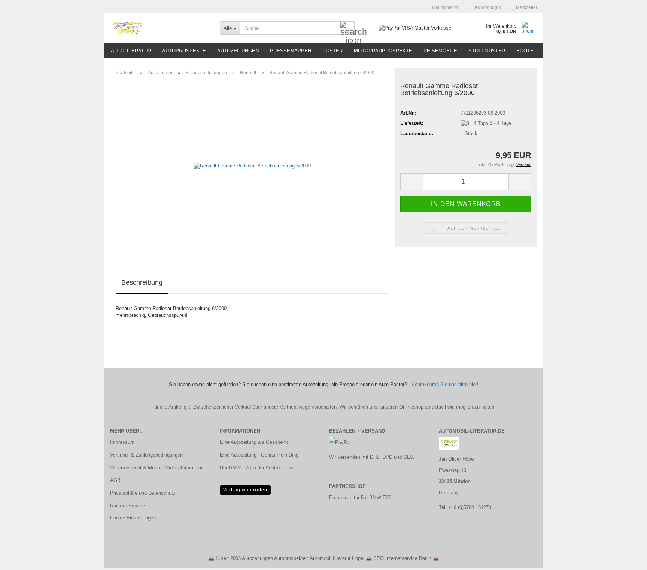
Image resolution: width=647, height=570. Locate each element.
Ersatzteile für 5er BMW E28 (360, 497)
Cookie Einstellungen (133, 518)
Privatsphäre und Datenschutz (143, 493)
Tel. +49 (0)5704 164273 (465, 507)
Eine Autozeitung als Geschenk (254, 442)
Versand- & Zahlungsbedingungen (146, 455)
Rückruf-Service (127, 506)
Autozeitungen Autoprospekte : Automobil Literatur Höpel (303, 558)
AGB (115, 480)
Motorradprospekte (383, 51)
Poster (332, 51)
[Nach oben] (626, 559)
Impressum (122, 442)
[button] (443, 7)
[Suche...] (347, 28)
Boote (525, 51)
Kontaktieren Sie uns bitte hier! (445, 384)
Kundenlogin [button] (487, 7)
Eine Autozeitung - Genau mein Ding (259, 455)
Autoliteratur (131, 51)
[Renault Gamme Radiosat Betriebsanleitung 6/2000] (252, 166)
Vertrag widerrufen (245, 489)
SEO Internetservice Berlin (402, 558)
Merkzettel (525, 7)
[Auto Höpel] (159, 28)
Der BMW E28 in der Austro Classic (258, 467)
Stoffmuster (486, 51)
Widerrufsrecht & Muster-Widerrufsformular (156, 467)
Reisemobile (440, 51)
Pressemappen (290, 51)
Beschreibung (141, 282)
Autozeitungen (238, 51)
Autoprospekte (184, 51)
